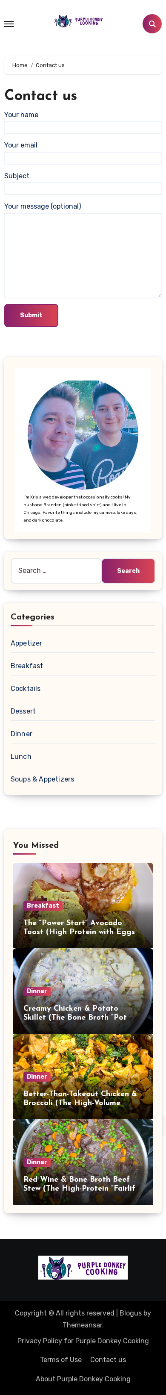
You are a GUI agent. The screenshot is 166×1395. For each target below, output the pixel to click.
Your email (20, 145)
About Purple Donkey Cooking (83, 1379)
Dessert (23, 711)
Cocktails (26, 688)
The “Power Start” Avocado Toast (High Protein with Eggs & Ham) (79, 933)
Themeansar (82, 1325)
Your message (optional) (42, 206)
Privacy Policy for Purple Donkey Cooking (83, 1341)
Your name (21, 115)
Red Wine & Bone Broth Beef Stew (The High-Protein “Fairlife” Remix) (82, 1189)
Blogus (131, 1313)
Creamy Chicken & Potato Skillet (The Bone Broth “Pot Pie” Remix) (75, 1018)
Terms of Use (61, 1360)
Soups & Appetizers (42, 779)
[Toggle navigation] (9, 24)
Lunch (21, 756)
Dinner (21, 734)
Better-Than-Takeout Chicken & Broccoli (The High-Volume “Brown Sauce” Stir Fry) (80, 1104)
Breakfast (27, 666)
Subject (16, 176)
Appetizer (27, 643)
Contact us (108, 1360)
